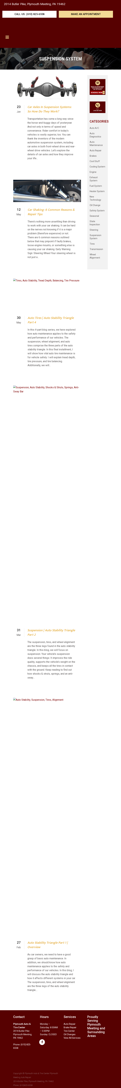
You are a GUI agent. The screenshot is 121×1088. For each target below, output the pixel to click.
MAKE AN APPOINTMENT (86, 14)
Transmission (96, 249)
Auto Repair (95, 150)
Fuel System (96, 186)
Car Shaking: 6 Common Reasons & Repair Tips (51, 212)
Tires (92, 244)
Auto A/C (94, 128)
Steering (94, 230)
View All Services (72, 1038)
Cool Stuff (95, 161)
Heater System (97, 191)
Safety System (97, 210)
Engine (93, 172)
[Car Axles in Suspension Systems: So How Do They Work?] (47, 87)
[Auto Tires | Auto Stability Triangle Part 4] (47, 294)
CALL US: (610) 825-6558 (29, 14)
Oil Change (95, 205)
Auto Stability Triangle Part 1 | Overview (47, 945)
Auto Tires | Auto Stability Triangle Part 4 (51, 320)
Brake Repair (70, 1027)
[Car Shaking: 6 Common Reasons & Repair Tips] (47, 191)
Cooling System (97, 166)
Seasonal (94, 216)
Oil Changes (69, 1034)
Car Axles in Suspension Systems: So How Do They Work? (49, 109)
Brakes (93, 156)
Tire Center (69, 1031)
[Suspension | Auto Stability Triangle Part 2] (47, 504)
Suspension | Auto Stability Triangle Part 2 (51, 632)
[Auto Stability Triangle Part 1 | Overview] (47, 816)
